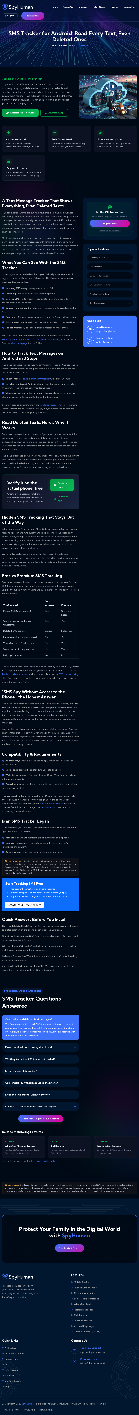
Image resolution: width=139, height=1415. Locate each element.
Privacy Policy (29, 1409)
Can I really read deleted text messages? (28, 1019)
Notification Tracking (99, 294)
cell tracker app (48, 807)
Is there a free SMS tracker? (21, 1071)
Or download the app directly (110, 231)
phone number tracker (46, 1161)
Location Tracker (83, 1320)
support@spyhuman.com (108, 331)
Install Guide (99, 7)
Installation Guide (14, 1353)
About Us (68, 7)
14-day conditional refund (15, 674)
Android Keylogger (84, 1326)
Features (82, 7)
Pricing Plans (11, 1359)
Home (55, 7)
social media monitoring (48, 339)
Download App (56, 112)
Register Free (62, 485)
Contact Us (129, 7)
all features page (19, 343)
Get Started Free (68, 1248)
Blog (7, 1386)
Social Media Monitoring (86, 1298)
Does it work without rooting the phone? (28, 1047)
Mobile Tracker (82, 1282)
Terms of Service (11, 1409)
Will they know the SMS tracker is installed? (30, 1059)
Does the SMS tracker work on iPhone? (27, 1094)
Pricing (114, 7)
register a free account (51, 803)
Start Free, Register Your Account (40, 1118)
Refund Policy (46, 1409)
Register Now (32, 16)
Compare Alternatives (85, 1293)
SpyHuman (27, 1403)
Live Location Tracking (100, 285)
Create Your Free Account (24, 905)
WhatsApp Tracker (98, 257)
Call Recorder (96, 266)
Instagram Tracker (83, 1309)
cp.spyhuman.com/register (36, 378)
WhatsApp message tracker (16, 339)
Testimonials (11, 1369)
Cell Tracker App (97, 303)
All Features (11, 1348)
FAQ (7, 1364)
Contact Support (14, 1380)
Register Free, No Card (22, 112)
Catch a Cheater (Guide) (87, 1331)
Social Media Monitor (99, 276)
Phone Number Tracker (86, 1287)
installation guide (48, 404)
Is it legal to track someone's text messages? (30, 1106)
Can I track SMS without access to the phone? (31, 1082)
